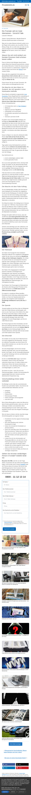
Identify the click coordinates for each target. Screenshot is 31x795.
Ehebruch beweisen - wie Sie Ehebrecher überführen (13, 705)
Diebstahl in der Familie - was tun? (9, 618)
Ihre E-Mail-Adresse (8, 496)
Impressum (23, 789)
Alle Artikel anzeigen (15, 744)
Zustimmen (5, 791)
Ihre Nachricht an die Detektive (11, 510)
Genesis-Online (22, 773)
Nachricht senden (9, 529)
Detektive (23, 464)
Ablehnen (13, 791)
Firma (4, 503)
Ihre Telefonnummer (8, 489)
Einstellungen (21, 791)
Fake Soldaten (22, 106)
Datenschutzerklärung (6, 789)
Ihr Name (5, 482)
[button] (8, 764)
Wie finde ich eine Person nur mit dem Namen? (12, 721)
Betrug (20, 69)
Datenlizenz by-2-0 (5, 774)
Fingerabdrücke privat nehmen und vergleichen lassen (13, 653)
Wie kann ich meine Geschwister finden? (15, 758)
